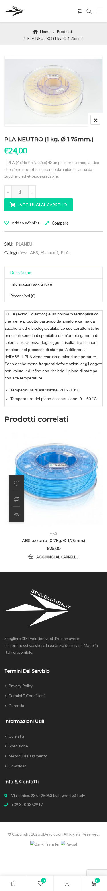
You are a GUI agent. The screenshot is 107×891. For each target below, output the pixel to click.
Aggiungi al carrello (43, 204)
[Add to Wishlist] (16, 483)
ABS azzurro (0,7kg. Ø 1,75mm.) (53, 540)
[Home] (13, 883)
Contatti (16, 736)
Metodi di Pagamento (28, 755)
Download (18, 765)
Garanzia (16, 705)
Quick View (16, 514)
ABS (34, 252)
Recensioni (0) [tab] (22, 295)
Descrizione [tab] (20, 272)
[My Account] (67, 883)
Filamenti (49, 252)
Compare (60, 222)
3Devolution (52, 834)
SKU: (8, 243)
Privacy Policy (21, 685)
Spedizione (18, 745)
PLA (65, 252)
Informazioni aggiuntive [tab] (31, 284)
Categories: (15, 252)
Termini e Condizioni (27, 695)
